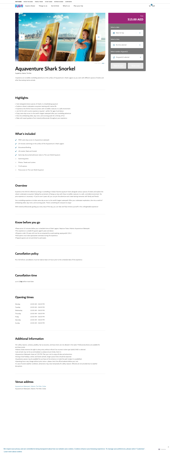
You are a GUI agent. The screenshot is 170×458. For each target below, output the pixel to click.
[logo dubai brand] (19, 6)
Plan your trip (78, 6)
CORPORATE (68, 2)
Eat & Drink (55, 6)
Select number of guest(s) (119, 52)
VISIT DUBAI (18, 2)
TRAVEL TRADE (39, 2)
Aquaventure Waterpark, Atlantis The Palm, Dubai (30, 386)
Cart (153, 6)
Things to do (43, 6)
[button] (162, 449)
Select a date (115, 27)
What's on (66, 6)
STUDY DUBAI (48, 2)
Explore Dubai (30, 6)
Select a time (115, 39)
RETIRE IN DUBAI (58, 2)
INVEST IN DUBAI (28, 2)
